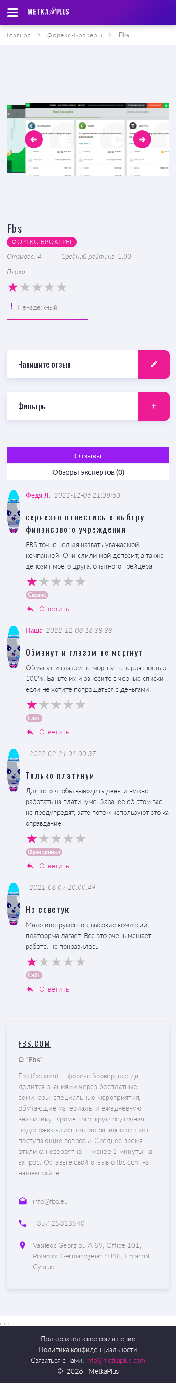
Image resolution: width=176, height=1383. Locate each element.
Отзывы (88, 455)
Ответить (53, 609)
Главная (19, 35)
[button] (34, 139)
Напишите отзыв (44, 364)
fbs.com (35, 1043)
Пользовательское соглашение (88, 1338)
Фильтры (32, 406)
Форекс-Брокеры (74, 35)
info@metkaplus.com (115, 1360)
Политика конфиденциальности (88, 1349)
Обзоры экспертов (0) (88, 471)
